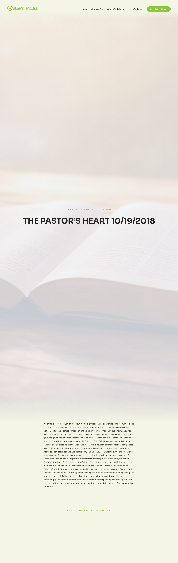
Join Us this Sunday (158, 9)
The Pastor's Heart (80, 209)
